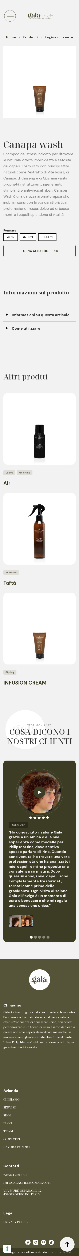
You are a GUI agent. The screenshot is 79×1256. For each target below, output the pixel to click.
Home (11, 37)
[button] (10, 16)
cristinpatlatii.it (60, 1252)
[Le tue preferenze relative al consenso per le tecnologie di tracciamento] (7, 1249)
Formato (9, 230)
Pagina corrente (59, 37)
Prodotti (30, 37)
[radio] (10, 237)
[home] (39, 15)
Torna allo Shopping (39, 251)
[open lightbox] (39, 82)
